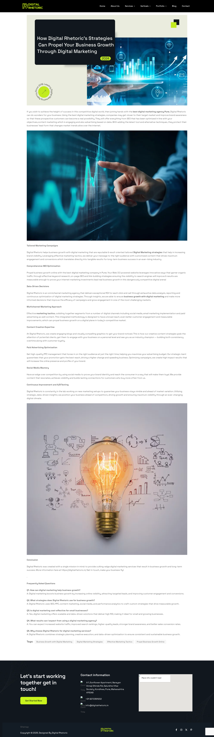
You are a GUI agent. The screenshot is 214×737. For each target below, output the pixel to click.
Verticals (144, 6)
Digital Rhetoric (34, 391)
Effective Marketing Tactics (119, 642)
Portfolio (160, 6)
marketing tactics (45, 313)
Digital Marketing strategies (147, 252)
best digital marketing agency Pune (151, 111)
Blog (174, 6)
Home (102, 6)
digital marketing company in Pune (89, 272)
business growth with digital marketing (144, 296)
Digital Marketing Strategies (90, 642)
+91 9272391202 (94, 699)
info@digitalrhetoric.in (97, 705)
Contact (186, 6)
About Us (115, 6)
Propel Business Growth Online (150, 642)
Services (129, 6)
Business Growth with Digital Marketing (54, 642)
